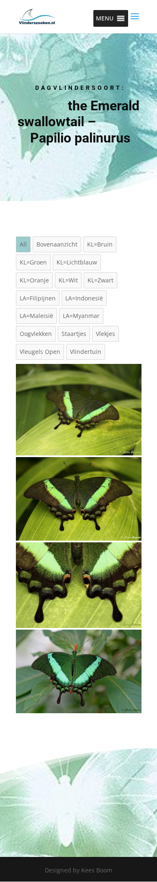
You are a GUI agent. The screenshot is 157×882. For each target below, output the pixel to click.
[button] (104, 18)
